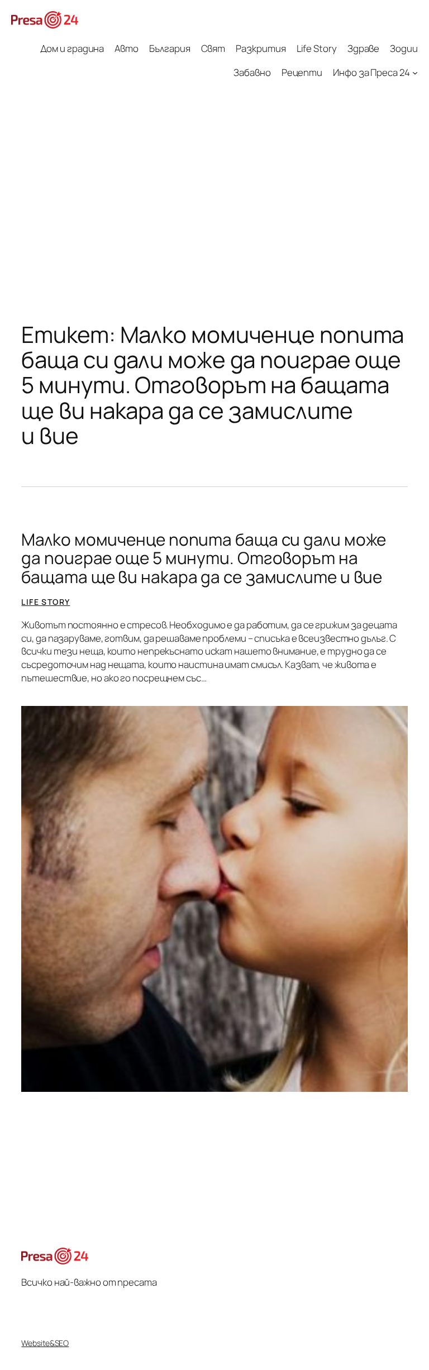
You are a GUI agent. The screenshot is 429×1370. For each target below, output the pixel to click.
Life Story (45, 601)
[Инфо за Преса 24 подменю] (415, 72)
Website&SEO (45, 1343)
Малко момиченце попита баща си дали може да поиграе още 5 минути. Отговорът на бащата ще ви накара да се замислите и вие (203, 558)
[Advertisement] (214, 179)
